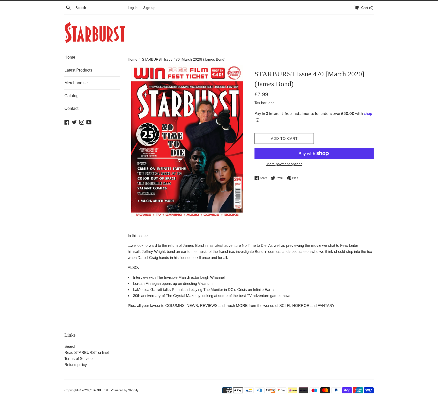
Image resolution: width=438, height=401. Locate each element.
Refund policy (75, 364)
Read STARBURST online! (86, 352)
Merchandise (76, 83)
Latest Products (78, 70)
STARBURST (99, 390)
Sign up (149, 8)
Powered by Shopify (124, 390)
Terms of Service (78, 358)
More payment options (284, 164)
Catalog (71, 96)
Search (70, 346)
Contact (71, 108)
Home (69, 57)
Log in (133, 8)
